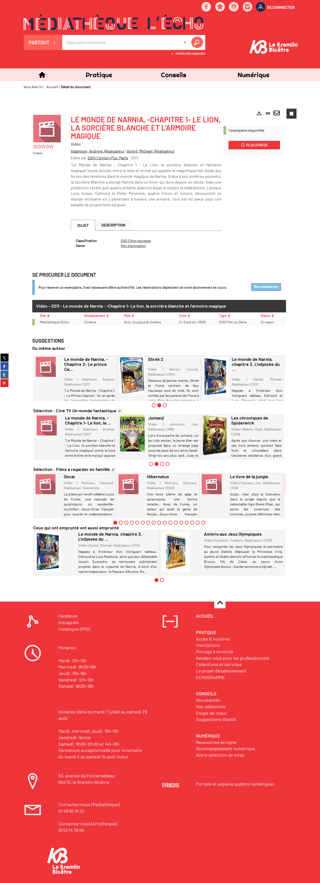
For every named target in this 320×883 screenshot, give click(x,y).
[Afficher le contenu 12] (176, 523)
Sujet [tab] (83, 225)
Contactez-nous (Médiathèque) (89, 804)
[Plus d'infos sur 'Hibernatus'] (131, 484)
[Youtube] (234, 7)
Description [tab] (114, 224)
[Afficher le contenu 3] (165, 405)
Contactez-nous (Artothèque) (87, 823)
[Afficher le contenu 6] (143, 523)
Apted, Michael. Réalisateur (150, 151)
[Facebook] (206, 7)
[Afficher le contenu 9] (159, 523)
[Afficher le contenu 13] (181, 523)
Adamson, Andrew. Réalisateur (97, 151)
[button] (99, 74)
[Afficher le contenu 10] (165, 523)
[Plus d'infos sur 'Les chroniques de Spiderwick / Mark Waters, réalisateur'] (215, 435)
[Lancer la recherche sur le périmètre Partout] (198, 42)
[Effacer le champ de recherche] (186, 42)
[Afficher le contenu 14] (187, 523)
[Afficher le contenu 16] (198, 523)
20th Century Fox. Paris (108, 157)
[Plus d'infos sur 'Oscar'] (47, 484)
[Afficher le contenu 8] (154, 523)
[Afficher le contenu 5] (137, 523)
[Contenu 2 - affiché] (159, 405)
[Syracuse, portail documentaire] (114, 22)
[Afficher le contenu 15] (192, 523)
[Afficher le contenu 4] (168, 464)
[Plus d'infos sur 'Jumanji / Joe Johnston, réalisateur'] (132, 433)
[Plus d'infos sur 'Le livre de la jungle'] (214, 484)
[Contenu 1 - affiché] (115, 523)
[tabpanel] (146, 243)
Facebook (68, 616)
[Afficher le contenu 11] (170, 523)
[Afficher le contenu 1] (154, 405)
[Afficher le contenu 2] (121, 523)
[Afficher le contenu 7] (148, 523)
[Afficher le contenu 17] (203, 523)
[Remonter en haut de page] (220, 603)
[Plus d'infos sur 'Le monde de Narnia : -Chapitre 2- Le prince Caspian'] (48, 367)
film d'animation (133, 245)
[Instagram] (248, 7)
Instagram (68, 622)
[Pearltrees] (220, 7)
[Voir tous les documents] (119, 411)
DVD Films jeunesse (136, 240)
